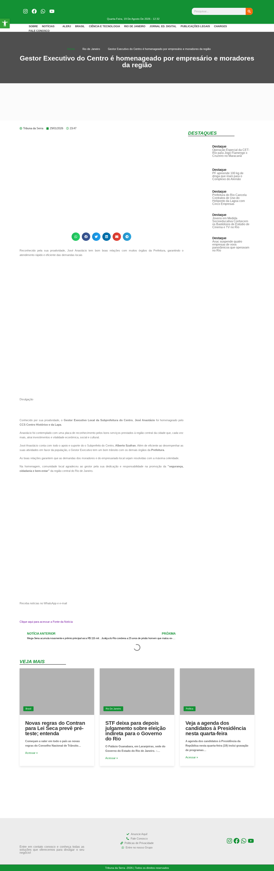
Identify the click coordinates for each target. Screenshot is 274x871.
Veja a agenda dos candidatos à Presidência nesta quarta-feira (215, 728)
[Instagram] (25, 11)
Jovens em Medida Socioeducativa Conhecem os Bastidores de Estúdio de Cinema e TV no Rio (230, 223)
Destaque (219, 146)
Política (189, 708)
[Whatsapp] (43, 11)
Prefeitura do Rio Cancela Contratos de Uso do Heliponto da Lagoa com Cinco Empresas (229, 199)
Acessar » (31, 752)
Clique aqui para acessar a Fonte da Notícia (46, 621)
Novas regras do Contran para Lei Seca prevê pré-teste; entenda (55, 728)
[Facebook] (34, 11)
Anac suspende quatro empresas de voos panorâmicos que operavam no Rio (230, 246)
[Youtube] (52, 11)
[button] (76, 236)
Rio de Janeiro (113, 708)
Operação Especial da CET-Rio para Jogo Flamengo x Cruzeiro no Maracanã (230, 152)
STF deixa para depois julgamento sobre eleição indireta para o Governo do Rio (135, 731)
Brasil (28, 708)
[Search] (249, 11)
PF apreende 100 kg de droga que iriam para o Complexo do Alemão (227, 176)
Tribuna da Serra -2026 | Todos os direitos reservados (137, 867)
